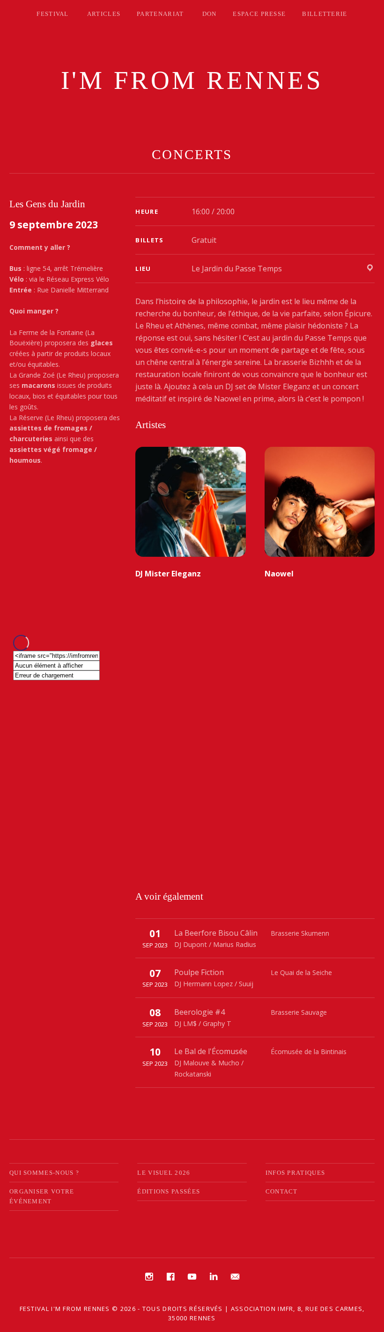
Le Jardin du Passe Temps (237, 268)
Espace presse (259, 13)
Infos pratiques (295, 1172)
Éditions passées (168, 1191)
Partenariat (160, 13)
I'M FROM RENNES (192, 80)
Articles (103, 13)
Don (209, 13)
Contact (282, 1191)
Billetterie (324, 13)
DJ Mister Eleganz (168, 573)
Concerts (192, 154)
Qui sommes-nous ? (44, 1172)
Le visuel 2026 (163, 1172)
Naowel (279, 573)
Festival (52, 13)
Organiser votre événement (41, 1196)
